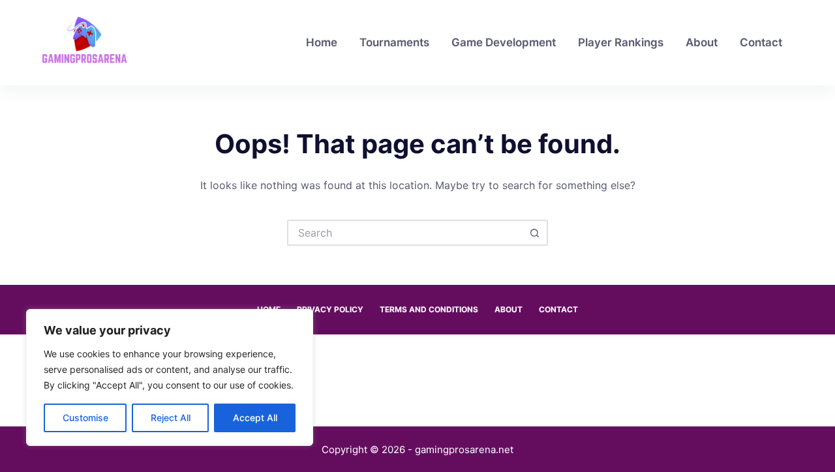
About (702, 42)
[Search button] (535, 233)
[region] (169, 377)
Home (321, 42)
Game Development (503, 42)
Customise (85, 417)
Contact (761, 42)
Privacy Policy (330, 309)
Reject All (170, 417)
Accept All (255, 417)
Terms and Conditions (429, 309)
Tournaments (394, 42)
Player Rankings (620, 42)
